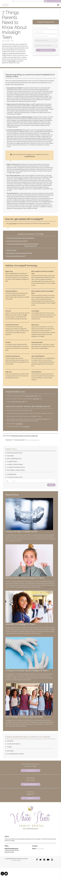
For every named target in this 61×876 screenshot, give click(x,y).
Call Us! (54, 1)
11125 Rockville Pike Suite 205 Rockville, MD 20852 (28, 1)
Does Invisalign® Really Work (14, 458)
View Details (19, 423)
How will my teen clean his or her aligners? (17, 241)
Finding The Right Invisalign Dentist (21, 531)
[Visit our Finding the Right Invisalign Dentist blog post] (29, 529)
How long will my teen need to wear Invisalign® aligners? (21, 238)
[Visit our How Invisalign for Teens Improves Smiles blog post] (29, 715)
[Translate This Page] (6, 873)
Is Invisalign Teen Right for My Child (16, 467)
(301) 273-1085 (11, 61)
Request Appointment (30, 784)
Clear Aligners (10, 455)
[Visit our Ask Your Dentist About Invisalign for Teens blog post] (29, 576)
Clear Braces (10, 741)
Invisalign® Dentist (11, 474)
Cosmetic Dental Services (13, 744)
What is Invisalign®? (11, 250)
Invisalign (9, 746)
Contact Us (30, 798)
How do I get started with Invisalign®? (16, 256)
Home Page (36, 398)
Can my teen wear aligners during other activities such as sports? (23, 244)
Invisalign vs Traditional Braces (15, 464)
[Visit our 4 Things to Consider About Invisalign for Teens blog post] (29, 668)
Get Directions (30, 770)
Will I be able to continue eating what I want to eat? (19, 253)
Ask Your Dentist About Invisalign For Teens (24, 578)
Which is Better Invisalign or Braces (16, 470)
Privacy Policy (14, 860)
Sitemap (19, 860)
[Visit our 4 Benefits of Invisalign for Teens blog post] (29, 622)
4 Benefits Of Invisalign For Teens (20, 624)
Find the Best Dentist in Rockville (15, 754)
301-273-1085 (12, 223)
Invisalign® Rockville (29, 156)
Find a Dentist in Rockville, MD (14, 477)
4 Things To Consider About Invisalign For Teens (26, 670)
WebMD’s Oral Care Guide (17, 401)
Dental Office (10, 751)
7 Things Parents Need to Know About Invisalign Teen (24, 435)
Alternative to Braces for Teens (14, 453)
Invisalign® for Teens (12, 461)
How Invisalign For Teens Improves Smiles (24, 717)
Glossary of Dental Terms (31, 396)
